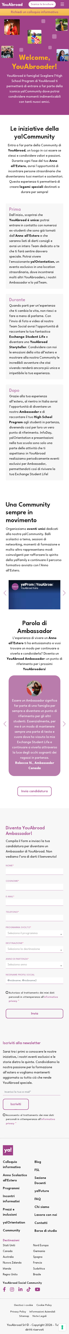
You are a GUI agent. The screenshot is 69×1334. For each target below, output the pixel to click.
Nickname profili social (20, 975)
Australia (8, 1257)
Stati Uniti (9, 1245)
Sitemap (24, 1316)
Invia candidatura (34, 791)
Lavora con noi (45, 1215)
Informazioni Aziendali (42, 1312)
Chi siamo (41, 1207)
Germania (39, 1251)
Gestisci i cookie (23, 1305)
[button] (4, 593)
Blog (37, 1162)
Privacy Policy (18, 1312)
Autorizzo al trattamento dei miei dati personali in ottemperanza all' (33, 997)
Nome (10, 866)
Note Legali (40, 1316)
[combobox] (34, 933)
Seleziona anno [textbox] (17, 964)
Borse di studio (45, 1231)
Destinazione (14, 943)
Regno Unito (10, 1274)
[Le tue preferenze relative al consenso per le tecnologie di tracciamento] (62, 1327)
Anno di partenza (17, 959)
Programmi (11, 1188)
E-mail (10, 897)
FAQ (37, 1199)
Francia (37, 1262)
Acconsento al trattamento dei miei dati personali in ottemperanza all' (30, 1119)
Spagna (37, 1257)
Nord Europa (40, 1245)
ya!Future (41, 1191)
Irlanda (7, 1268)
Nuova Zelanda (12, 1262)
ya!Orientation (14, 1222)
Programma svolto (18, 927)
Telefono (12, 912)
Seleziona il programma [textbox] (23, 933)
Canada (7, 1251)
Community (11, 1230)
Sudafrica (39, 1268)
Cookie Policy (44, 1305)
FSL (37, 1170)
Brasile (37, 1274)
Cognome (12, 881)
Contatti (40, 1223)
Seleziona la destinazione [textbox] (24, 949)
